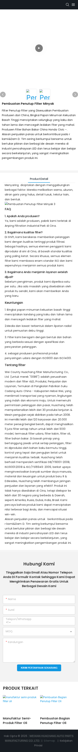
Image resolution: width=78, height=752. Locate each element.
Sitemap (49, 741)
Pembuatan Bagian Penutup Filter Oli (55, 720)
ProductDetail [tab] (39, 179)
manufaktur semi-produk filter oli (17, 720)
